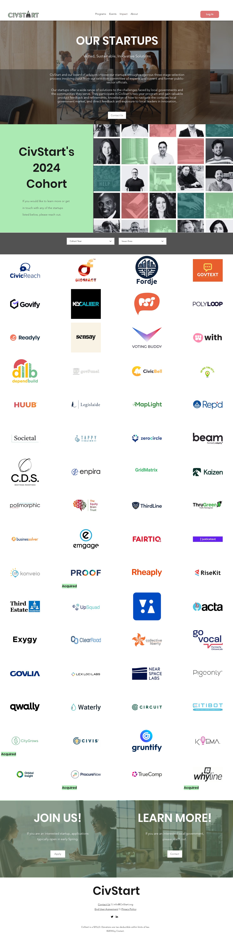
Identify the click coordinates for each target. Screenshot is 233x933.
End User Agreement (106, 909)
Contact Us (104, 904)
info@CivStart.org (123, 904)
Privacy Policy (128, 909)
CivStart (116, 891)
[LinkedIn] (116, 916)
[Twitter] (112, 916)
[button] (101, 14)
